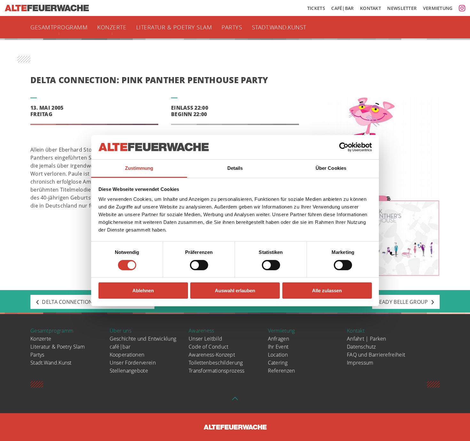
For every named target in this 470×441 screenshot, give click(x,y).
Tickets (316, 8)
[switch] (199, 265)
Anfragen (278, 338)
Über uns (120, 330)
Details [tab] (235, 168)
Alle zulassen (327, 290)
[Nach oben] (235, 400)
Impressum (360, 362)
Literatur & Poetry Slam (174, 27)
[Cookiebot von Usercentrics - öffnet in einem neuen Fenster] (344, 147)
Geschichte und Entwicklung (143, 338)
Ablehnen (143, 290)
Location (278, 354)
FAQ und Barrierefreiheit (376, 354)
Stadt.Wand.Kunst (279, 27)
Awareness (201, 330)
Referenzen (281, 370)
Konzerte (111, 27)
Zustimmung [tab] (139, 168)
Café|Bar (342, 8)
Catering (277, 362)
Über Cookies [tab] (331, 168)
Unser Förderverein (133, 362)
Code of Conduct (209, 346)
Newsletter (402, 8)
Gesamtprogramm (59, 27)
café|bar (120, 346)
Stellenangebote (129, 370)
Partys (232, 27)
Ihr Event (278, 346)
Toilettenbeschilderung (216, 362)
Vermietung (438, 8)
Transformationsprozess (217, 370)
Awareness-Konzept (212, 354)
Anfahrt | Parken (366, 338)
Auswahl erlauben (235, 290)
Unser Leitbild (205, 338)
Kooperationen (127, 354)
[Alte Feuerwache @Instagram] (462, 8)
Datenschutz (361, 346)
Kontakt (370, 8)
